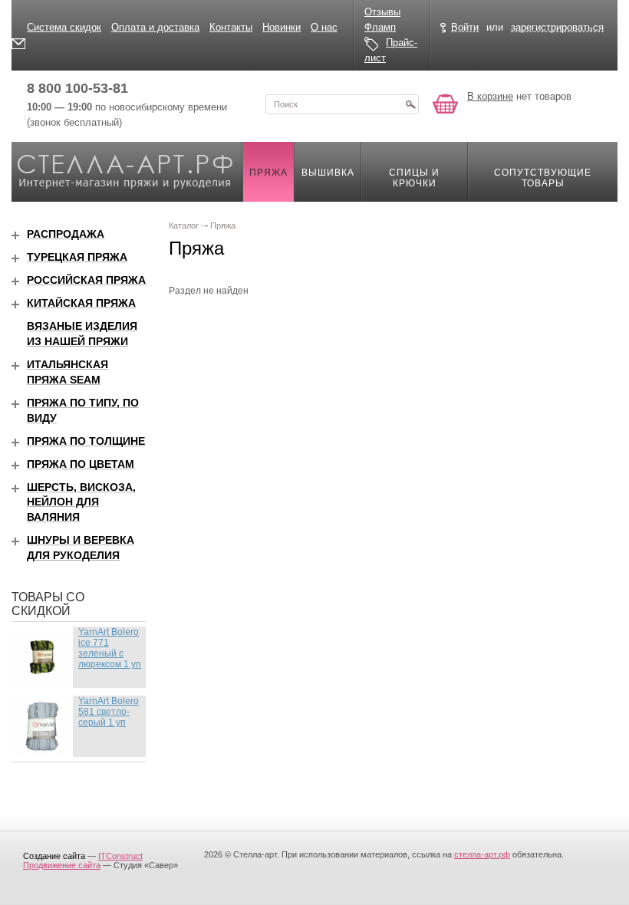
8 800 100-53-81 (77, 88)
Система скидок (64, 27)
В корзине (490, 96)
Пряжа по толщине (86, 441)
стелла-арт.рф (482, 854)
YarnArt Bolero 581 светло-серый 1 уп (108, 712)
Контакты (230, 27)
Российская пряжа (86, 280)
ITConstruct (120, 856)
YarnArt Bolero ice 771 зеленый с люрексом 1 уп (109, 648)
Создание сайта (54, 856)
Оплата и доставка (155, 27)
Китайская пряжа (81, 303)
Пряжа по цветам (80, 464)
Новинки (281, 27)
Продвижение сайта (61, 865)
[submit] (410, 104)
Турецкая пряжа (77, 257)
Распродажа (65, 234)
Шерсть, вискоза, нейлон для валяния (81, 502)
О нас (324, 27)
